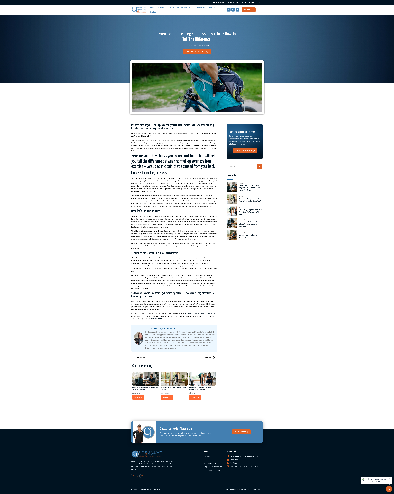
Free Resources (200, 7)
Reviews (212, 7)
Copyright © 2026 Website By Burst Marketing (145, 489)
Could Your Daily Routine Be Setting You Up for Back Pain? (173, 388)
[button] (138, 397)
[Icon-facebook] (228, 10)
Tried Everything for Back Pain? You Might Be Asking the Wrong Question (201, 388)
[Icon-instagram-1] (233, 10)
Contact (153, 12)
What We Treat (174, 7)
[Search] (259, 166)
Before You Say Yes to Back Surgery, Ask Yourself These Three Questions (145, 388)
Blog (190, 7)
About (152, 7)
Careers (184, 7)
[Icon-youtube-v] (237, 10)
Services (161, 7)
